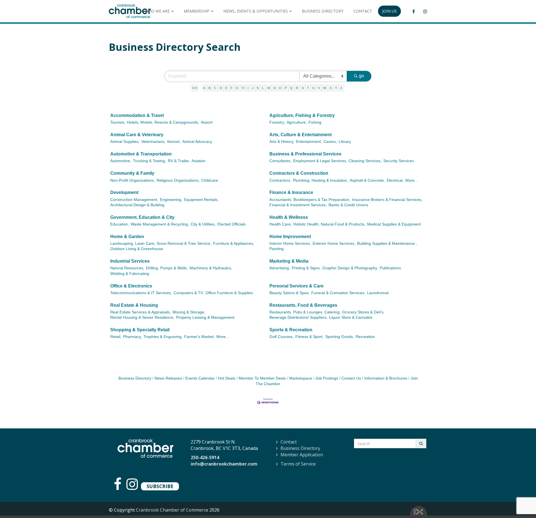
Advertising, (279, 268)
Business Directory (134, 378)
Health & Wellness (288, 217)
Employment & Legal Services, (320, 161)
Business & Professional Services (305, 154)
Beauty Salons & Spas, (289, 293)
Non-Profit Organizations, (132, 180)
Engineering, (171, 200)
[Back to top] (520, 502)
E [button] (226, 88)
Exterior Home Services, (334, 243)
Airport (206, 122)
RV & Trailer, (179, 161)
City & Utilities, (203, 224)
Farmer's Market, (199, 337)
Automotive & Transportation (141, 154)
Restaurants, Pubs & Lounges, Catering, (305, 312)
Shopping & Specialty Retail (139, 329)
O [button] (280, 88)
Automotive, (120, 161)
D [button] (221, 88)
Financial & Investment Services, (298, 205)
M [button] (268, 88)
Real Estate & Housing (134, 305)
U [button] (313, 88)
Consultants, (280, 161)
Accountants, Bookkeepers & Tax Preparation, (309, 200)
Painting (276, 249)
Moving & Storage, (189, 312)
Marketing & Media (288, 261)
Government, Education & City (142, 217)
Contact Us (351, 378)
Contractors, (280, 180)
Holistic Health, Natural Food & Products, (329, 224)
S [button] (303, 88)
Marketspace (300, 378)
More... (411, 180)
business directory (322, 11)
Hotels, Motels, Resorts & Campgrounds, (163, 122)
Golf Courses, (281, 337)
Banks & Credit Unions (348, 205)
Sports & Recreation (290, 329)
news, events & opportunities (256, 11)
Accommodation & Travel (137, 115)
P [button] (286, 88)
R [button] (297, 88)
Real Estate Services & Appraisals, (140, 312)
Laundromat (378, 293)
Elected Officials (231, 224)
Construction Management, (134, 200)
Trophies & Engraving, (163, 337)
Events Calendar (200, 378)
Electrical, (395, 180)
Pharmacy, (132, 337)
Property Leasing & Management (205, 317)
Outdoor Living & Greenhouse (136, 249)
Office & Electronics (131, 286)
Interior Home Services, (290, 243)
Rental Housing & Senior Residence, (142, 317)
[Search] (421, 443)
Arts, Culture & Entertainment (300, 134)
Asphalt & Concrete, (367, 180)
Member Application (302, 455)
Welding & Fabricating (129, 274)
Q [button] (291, 88)
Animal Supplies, (125, 142)
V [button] (319, 88)
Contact (289, 442)
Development (124, 192)
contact (362, 11)
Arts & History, (281, 142)
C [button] (215, 88)
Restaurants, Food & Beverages (303, 305)
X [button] (331, 88)
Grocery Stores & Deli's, (363, 312)
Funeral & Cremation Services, (338, 293)
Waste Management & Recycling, (160, 224)
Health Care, (280, 224)
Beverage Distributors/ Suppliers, (298, 317)
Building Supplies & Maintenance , (387, 243)
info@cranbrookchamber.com (224, 464)
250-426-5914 (205, 457)
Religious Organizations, (178, 180)
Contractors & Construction (298, 173)
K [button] (258, 88)
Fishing (314, 122)
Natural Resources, (127, 268)
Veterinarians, (153, 142)
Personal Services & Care (296, 286)
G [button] (237, 88)
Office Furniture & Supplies (229, 293)
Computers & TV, (189, 293)
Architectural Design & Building (137, 205)
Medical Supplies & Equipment (394, 224)
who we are (158, 11)
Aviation (198, 161)
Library (345, 142)
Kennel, (174, 142)
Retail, (115, 337)
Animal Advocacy (197, 142)
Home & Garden (127, 236)
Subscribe (160, 486)
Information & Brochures (385, 378)
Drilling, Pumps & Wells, (167, 268)
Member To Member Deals (262, 378)
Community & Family (132, 173)
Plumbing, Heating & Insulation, (320, 180)
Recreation (365, 337)
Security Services (398, 161)
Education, (119, 224)
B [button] (209, 88)
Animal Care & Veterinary (136, 134)
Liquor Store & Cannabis (350, 317)
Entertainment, (309, 142)
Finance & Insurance (291, 192)
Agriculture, (297, 122)
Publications (390, 268)
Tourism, (117, 122)
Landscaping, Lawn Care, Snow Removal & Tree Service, (160, 243)
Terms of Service (298, 464)
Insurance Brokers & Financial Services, (387, 200)
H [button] (243, 88)
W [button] (324, 88)
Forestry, (277, 122)
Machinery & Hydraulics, (211, 268)
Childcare (209, 180)
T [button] (308, 88)
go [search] (361, 75)
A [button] (204, 88)
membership (197, 11)
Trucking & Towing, (149, 161)
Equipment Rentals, (201, 200)
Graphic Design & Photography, (350, 268)
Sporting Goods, (339, 337)
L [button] (263, 88)
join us (389, 11)
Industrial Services (130, 261)
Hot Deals (226, 378)
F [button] (232, 88)
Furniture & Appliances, (233, 243)
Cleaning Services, (365, 161)
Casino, (330, 142)
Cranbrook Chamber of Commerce (172, 510)
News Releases (168, 378)
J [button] (252, 88)
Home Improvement (290, 236)
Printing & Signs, (306, 268)
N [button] (274, 88)
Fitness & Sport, (309, 337)
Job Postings (326, 378)
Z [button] (341, 88)
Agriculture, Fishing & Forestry (302, 115)
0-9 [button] (194, 88)
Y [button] (336, 88)
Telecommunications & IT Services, (141, 293)
